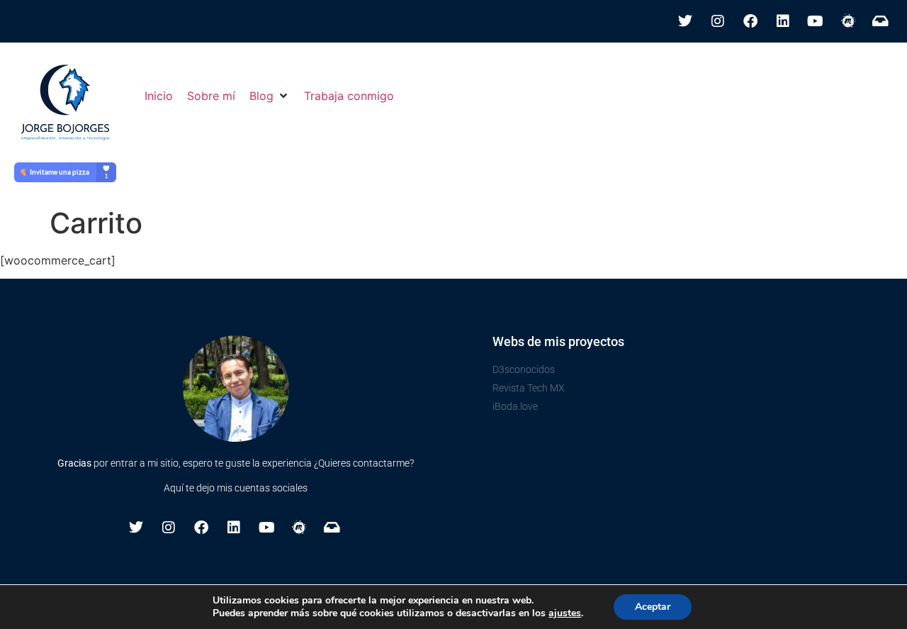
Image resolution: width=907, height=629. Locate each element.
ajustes (564, 613)
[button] (269, 96)
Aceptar (652, 606)
